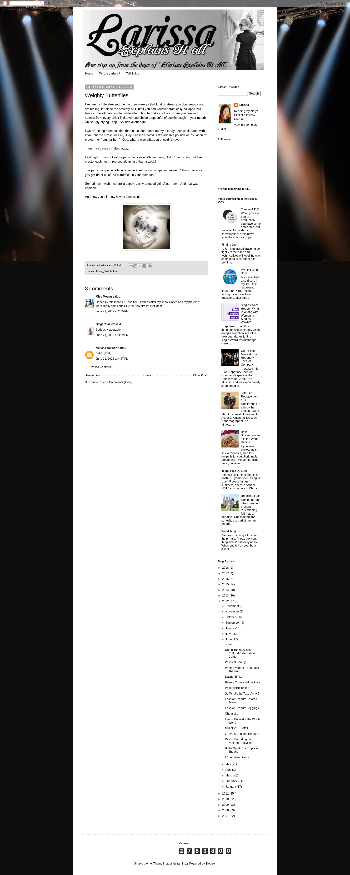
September (232, 622)
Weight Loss (112, 271)
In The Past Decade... (235, 470)
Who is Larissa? (109, 73)
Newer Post (93, 375)
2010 (226, 799)
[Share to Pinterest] (149, 265)
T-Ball (228, 644)
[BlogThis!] (135, 265)
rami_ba (182, 863)
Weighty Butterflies (237, 688)
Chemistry (231, 713)
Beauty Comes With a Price (242, 682)
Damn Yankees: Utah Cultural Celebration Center (240, 653)
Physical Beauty (235, 662)
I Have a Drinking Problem (242, 734)
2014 (226, 590)
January (231, 786)
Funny (99, 271)
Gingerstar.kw (105, 324)
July (228, 634)
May (228, 764)
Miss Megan (104, 296)
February (231, 781)
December (232, 606)
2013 (226, 595)
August (230, 628)
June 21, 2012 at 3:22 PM (112, 335)
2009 (226, 804)
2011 (226, 793)
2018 (226, 567)
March (229, 775)
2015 (226, 584)
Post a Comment (101, 367)
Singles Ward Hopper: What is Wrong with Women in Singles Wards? (250, 313)
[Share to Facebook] (144, 265)
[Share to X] (140, 265)
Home (89, 73)
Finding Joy (228, 244)
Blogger (210, 863)
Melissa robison (106, 348)
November (232, 611)
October (230, 617)
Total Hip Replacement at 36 (249, 397)
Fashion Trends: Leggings (242, 708)
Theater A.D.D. (250, 209)
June (229, 639)
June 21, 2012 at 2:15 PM (112, 311)
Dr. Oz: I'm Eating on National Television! (239, 741)
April (228, 769)
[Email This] (131, 265)
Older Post (200, 375)
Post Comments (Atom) (117, 382)
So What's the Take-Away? (242, 693)
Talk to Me (132, 73)
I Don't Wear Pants (237, 757)
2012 (226, 601)
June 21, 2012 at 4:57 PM (112, 358)
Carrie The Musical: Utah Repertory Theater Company (250, 357)
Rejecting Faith (250, 495)
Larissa (244, 105)
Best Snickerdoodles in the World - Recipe (250, 437)
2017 (226, 573)
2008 (226, 810)
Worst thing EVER (233, 531)
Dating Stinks (233, 676)
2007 (226, 816)
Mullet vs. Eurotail (236, 728)
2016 (226, 579)
